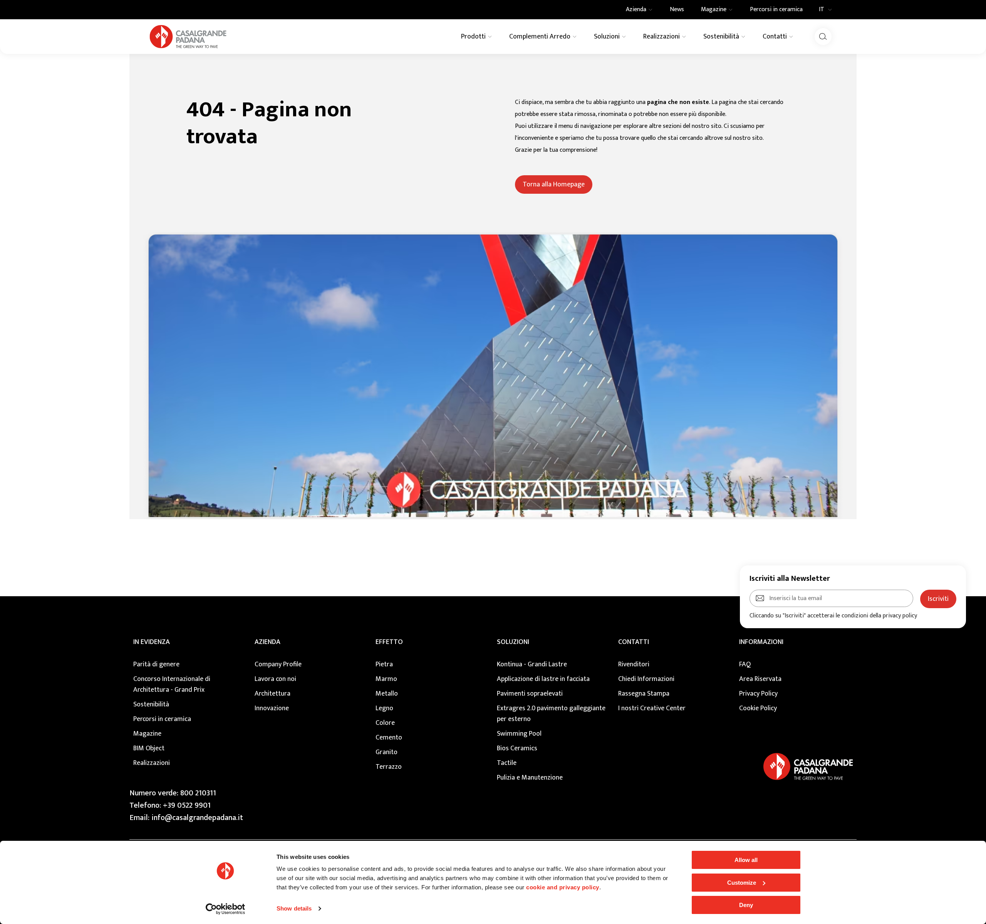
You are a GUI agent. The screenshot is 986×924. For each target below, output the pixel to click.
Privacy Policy (758, 693)
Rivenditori (633, 664)
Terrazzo (389, 766)
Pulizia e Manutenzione (530, 777)
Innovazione (272, 708)
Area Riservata (760, 679)
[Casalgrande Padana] (188, 36)
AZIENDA (267, 642)
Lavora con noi (275, 679)
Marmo (386, 679)
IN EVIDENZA (151, 642)
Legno (384, 708)
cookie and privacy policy (562, 887)
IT (821, 9)
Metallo (387, 693)
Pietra (384, 664)
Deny (746, 905)
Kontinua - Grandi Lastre (532, 664)
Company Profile (278, 664)
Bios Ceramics (517, 748)
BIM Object (148, 748)
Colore (385, 723)
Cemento (389, 737)
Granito (386, 752)
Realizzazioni (151, 763)
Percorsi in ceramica (162, 719)
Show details (294, 908)
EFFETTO (389, 642)
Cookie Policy (758, 708)
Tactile (506, 763)
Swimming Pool (519, 733)
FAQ (745, 664)
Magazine (147, 733)
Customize (741, 882)
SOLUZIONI (513, 642)
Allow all (746, 860)
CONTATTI (633, 642)
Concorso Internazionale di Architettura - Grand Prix (171, 684)
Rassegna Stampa (643, 693)
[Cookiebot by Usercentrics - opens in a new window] (225, 909)
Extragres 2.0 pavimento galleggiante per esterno (551, 713)
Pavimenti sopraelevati (530, 693)
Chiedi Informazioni (646, 679)
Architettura (272, 693)
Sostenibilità (151, 704)
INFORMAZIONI (761, 642)
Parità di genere (156, 664)
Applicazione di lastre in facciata (543, 679)
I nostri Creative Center (652, 708)
